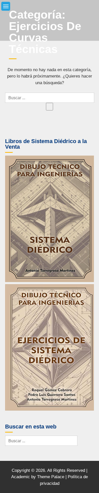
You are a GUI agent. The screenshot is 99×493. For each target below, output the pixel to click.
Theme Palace (50, 476)
